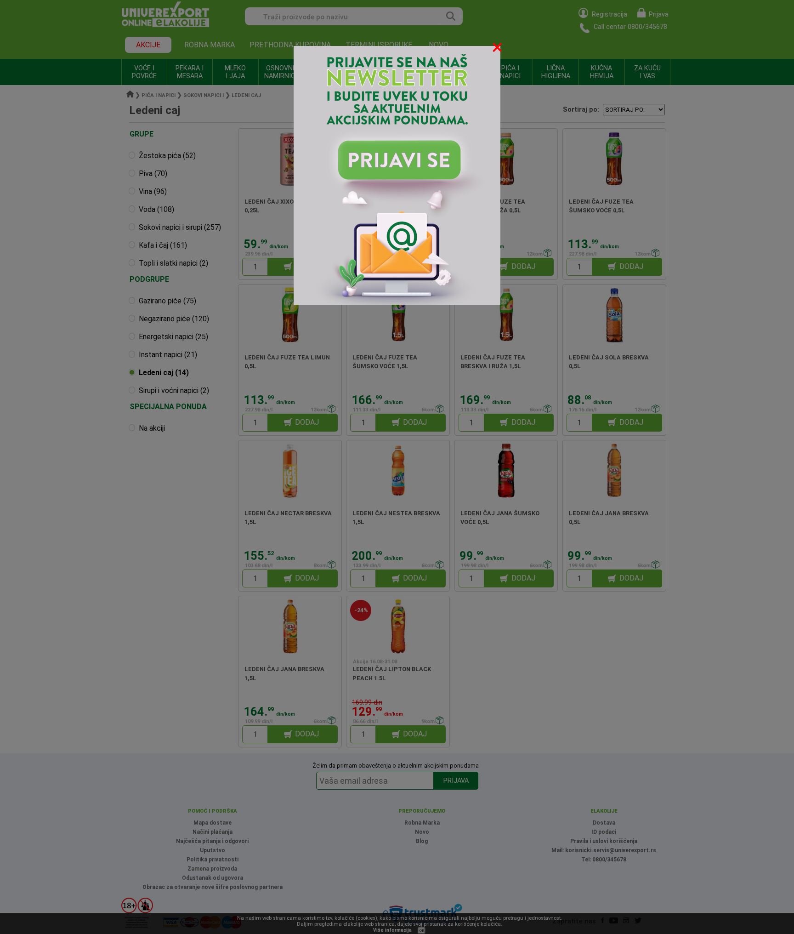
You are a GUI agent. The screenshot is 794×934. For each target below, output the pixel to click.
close (498, 49)
